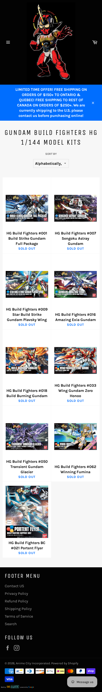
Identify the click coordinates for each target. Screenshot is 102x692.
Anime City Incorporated (33, 663)
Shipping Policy (18, 608)
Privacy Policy (16, 593)
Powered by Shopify (64, 663)
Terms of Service (19, 616)
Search (11, 624)
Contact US (14, 586)
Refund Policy (16, 601)
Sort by (51, 154)
